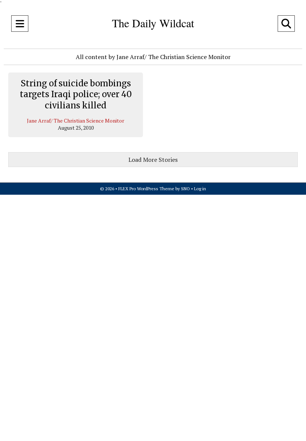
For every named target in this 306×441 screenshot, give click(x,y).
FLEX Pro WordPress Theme (146, 188)
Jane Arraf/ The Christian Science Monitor (75, 120)
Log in (200, 188)
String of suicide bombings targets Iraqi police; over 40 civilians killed (76, 94)
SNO (185, 188)
